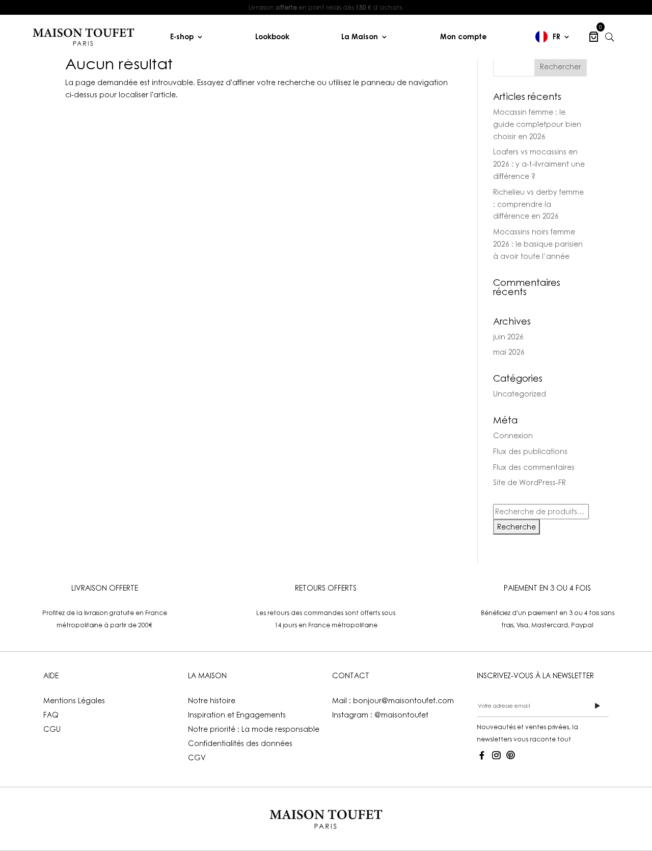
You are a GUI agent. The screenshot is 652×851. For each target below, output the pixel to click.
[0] (594, 37)
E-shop (182, 36)
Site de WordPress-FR (529, 482)
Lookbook (272, 36)
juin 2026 (508, 336)
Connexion (513, 435)
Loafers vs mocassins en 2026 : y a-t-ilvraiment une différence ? (539, 163)
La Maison (359, 36)
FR (556, 36)
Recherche (516, 526)
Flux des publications (530, 451)
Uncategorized (519, 393)
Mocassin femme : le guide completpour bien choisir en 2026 (537, 124)
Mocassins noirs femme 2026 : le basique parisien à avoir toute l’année (538, 243)
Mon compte (463, 36)
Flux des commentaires (534, 467)
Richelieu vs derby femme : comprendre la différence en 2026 (538, 204)
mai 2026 (509, 352)
